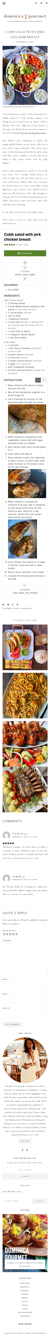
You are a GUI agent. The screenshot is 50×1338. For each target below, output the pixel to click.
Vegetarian (26, 608)
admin (16, 876)
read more (25, 1141)
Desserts (25, 1290)
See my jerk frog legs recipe (33, 133)
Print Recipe (26, 253)
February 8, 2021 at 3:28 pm (24, 879)
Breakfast (25, 1287)
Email (6, 994)
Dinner (8, 608)
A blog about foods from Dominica (28, 1333)
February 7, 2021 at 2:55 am (25, 837)
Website (6, 1008)
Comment (7, 940)
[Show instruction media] (38, 380)
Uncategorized (25, 1312)
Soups (25, 1309)
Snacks (25, 1305)
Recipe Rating (9, 930)
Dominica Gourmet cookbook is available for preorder (25, 1264)
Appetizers (25, 1283)
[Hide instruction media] (43, 380)
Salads (16, 608)
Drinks (25, 1298)
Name (6, 979)
